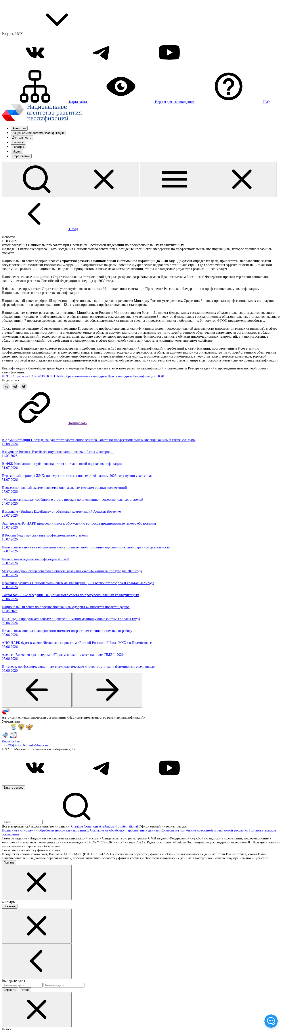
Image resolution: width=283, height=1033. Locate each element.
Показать (10, 906)
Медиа (16, 151)
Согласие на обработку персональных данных (125, 830)
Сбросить (10, 989)
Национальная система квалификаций (38, 133)
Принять (9, 862)
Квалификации (144, 376)
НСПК (7, 376)
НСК (49, 376)
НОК (160, 376)
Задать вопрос (13, 787)
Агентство (19, 128)
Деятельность (21, 137)
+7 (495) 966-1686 (15, 745)
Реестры (18, 146)
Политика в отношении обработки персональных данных (45, 830)
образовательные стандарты (86, 376)
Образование (21, 156)
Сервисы (18, 142)
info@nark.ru (38, 745)
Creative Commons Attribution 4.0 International (104, 826)
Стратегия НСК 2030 (29, 376)
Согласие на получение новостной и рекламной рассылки (204, 830)
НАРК (59, 376)
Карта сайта (11, 741)
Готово (25, 989)
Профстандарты (120, 376)
